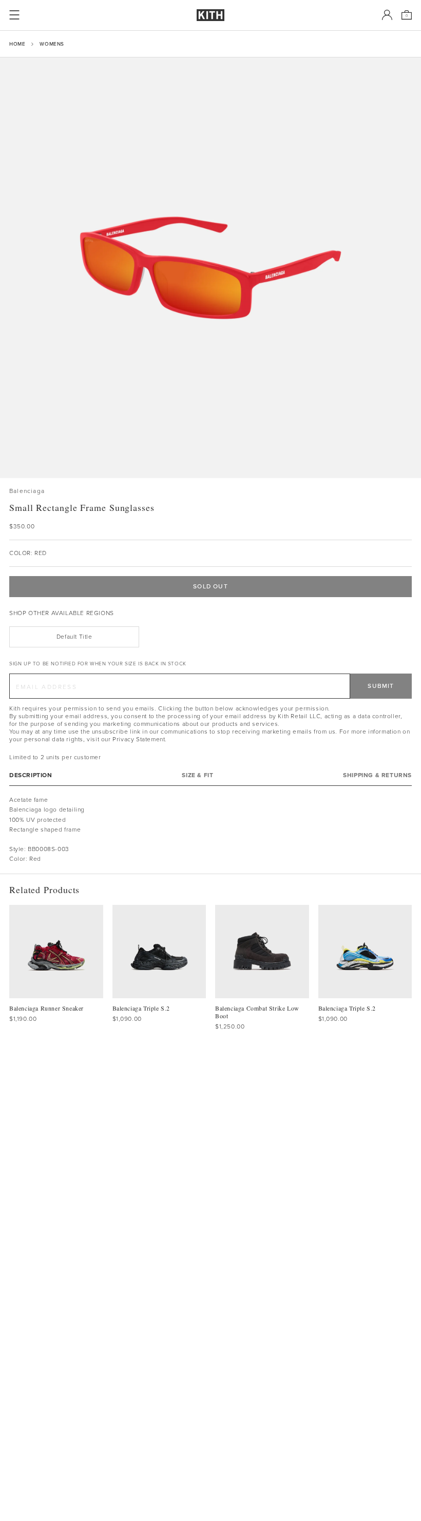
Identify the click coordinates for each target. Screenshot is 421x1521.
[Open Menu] (14, 15)
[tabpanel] (210, 829)
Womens (52, 44)
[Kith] (210, 15)
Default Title (74, 636)
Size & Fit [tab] (197, 775)
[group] (210, 267)
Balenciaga (27, 491)
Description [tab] (30, 775)
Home (17, 44)
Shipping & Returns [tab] (377, 775)
